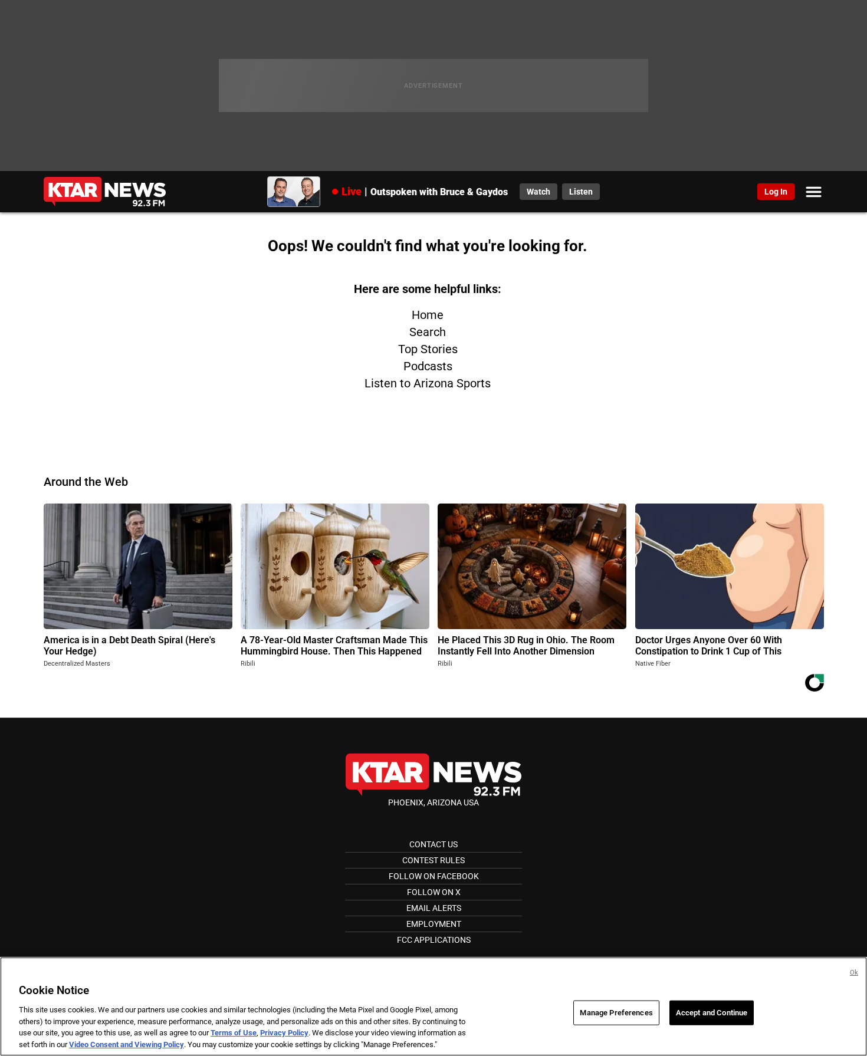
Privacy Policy (284, 1032)
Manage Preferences (616, 1012)
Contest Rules (433, 860)
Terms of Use (234, 1032)
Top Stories (428, 349)
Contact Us (433, 844)
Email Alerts (433, 908)
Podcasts (427, 366)
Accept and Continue (711, 1012)
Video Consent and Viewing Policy (126, 1043)
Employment (433, 924)
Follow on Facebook (434, 876)
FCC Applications (434, 940)
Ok (854, 972)
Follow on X (434, 892)
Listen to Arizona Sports (427, 383)
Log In (775, 191)
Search (427, 332)
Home (428, 315)
